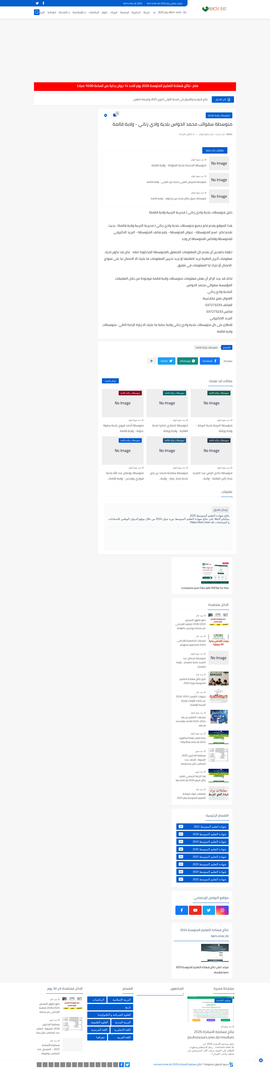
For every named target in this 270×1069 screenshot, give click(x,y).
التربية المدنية (123, 1022)
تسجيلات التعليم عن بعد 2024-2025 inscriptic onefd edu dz (191, 721)
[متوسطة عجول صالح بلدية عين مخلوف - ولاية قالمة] (219, 196)
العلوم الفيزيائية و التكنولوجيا (114, 1014)
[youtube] (195, 910)
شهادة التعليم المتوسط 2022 (203, 856)
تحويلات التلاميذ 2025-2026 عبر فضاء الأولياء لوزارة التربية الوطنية (191, 700)
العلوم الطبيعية (99, 1022)
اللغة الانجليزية (122, 1029)
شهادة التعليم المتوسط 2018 (203, 834)
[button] (210, 361)
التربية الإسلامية (122, 999)
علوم (105, 12)
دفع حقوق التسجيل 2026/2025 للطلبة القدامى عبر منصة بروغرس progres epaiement (190, 624)
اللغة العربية (124, 1037)
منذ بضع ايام (226, 1026)
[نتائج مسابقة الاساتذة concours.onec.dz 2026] (213, 9)
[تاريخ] (39, 1064)
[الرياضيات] (62, 1064)
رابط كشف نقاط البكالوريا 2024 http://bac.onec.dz (192, 740)
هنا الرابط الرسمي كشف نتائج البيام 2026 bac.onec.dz (191, 778)
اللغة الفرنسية (99, 1029)
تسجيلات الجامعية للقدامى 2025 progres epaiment (191, 643)
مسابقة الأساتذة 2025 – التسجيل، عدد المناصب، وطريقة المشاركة (48, 1049)
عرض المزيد (110, 381)
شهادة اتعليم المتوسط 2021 (203, 826)
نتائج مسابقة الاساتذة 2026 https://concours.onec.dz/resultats (210, 1035)
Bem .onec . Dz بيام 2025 (172, 12)
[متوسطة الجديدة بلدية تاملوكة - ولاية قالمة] (219, 163)
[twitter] (37, 3)
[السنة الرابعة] (103, 1064)
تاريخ (42, 12)
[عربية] (92, 1064)
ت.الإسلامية (79, 12)
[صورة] (218, 619)
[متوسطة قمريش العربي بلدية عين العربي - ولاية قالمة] (219, 180)
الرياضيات (94, 12)
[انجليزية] (86, 1064)
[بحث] (36, 12)
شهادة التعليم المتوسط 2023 (203, 864)
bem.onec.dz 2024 (132, 3)
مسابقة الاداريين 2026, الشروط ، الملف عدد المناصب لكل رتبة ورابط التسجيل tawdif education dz (191, 759)
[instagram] (222, 910)
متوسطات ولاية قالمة (219, 115)
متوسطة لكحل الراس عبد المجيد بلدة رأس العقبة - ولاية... (212, 475)
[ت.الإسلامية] (56, 1064)
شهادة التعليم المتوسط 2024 (203, 871)
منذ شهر (199, 751)
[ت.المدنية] (50, 1064)
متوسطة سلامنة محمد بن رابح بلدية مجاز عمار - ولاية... (169, 475)
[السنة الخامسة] (98, 1064)
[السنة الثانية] (115, 1064)
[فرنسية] (80, 1064)
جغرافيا (52, 12)
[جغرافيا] (45, 1064)
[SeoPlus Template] (231, 1064)
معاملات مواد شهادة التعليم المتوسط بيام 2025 (191, 796)
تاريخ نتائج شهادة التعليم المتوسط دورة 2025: (193, 681)
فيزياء (113, 12)
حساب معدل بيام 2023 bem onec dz (164, 3)
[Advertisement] (135, 47)
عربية (146, 12)
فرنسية (124, 12)
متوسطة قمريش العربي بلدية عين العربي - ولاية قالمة (176, 181)
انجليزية (136, 12)
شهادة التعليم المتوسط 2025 (203, 879)
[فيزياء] (74, 1064)
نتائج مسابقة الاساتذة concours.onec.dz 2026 (177, 1064)
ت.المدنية (64, 12)
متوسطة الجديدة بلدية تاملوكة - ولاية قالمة (179, 165)
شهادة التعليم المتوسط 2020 (203, 849)
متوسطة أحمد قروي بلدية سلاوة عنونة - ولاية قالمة (123, 428)
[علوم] (68, 1064)
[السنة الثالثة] (109, 1064)
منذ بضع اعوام (197, 159)
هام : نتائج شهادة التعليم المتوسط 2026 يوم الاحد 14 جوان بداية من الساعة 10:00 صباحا (150, 86)
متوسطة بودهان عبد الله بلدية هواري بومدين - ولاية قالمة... (125, 475)
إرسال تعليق (220, 509)
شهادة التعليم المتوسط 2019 (203, 841)
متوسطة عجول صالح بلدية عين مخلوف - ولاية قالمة (178, 198)
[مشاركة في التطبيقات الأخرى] (151, 361)
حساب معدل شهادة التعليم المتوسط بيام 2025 (181, 99)
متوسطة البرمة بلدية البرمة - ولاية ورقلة (214, 428)
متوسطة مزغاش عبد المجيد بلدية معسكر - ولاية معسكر (191, 662)
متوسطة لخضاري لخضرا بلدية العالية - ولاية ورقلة (170, 428)
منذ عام (199, 615)
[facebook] (43, 3)
